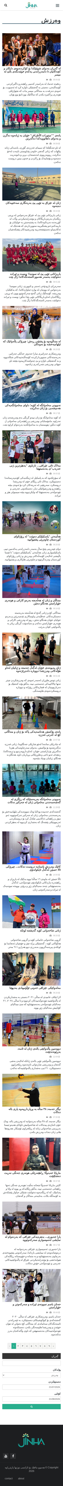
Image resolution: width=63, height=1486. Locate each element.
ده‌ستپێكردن (54, 1381)
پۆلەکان (57, 1369)
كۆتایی (57, 1393)
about (21, 1478)
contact (9, 1478)
